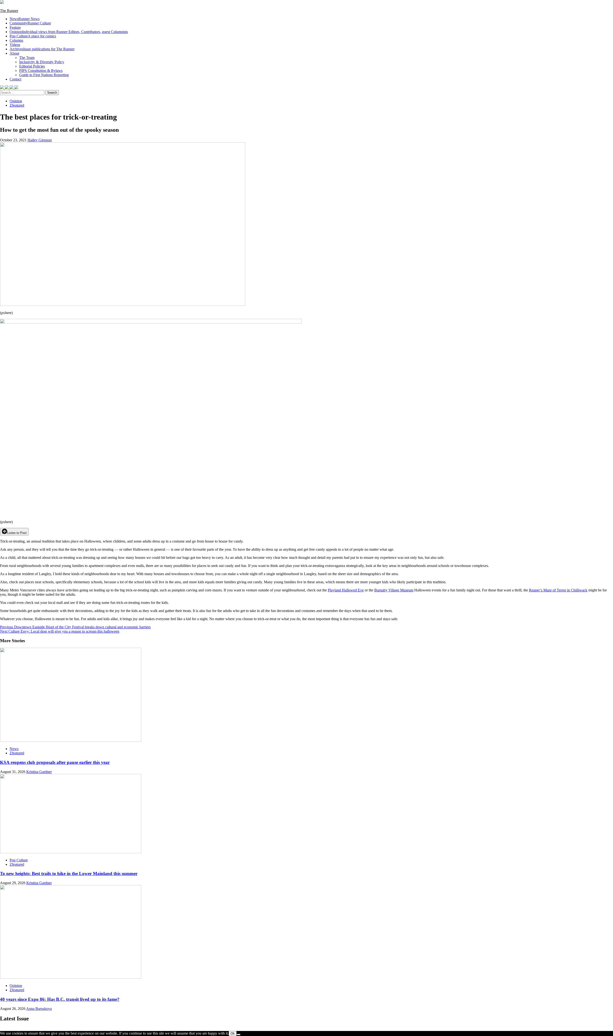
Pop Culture (33, 36)
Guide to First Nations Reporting (44, 75)
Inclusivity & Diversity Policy (41, 62)
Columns (16, 40)
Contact (15, 79)
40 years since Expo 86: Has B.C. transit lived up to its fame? (59, 999)
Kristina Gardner (39, 772)
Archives (42, 49)
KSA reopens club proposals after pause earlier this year (55, 762)
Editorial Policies (32, 66)
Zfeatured (17, 105)
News (25, 19)
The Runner (9, 11)
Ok (233, 1033)
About (14, 53)
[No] (238, 1034)
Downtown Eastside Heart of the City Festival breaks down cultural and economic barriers (75, 627)
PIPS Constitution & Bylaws (40, 71)
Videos (15, 45)
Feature (15, 27)
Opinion (69, 32)
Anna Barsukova (39, 1009)
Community (30, 23)
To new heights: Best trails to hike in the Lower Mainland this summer (68, 873)
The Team (26, 58)
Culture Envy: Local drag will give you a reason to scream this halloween (59, 631)
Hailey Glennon (40, 140)
